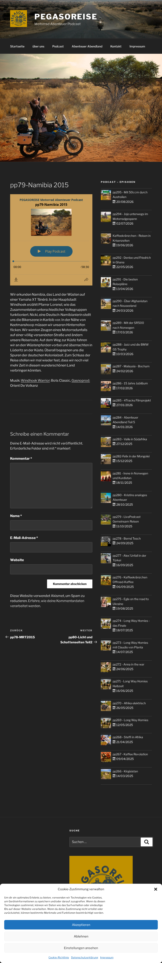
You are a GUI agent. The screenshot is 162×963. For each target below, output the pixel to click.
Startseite (17, 46)
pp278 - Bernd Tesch (127, 538)
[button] (156, 889)
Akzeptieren (81, 925)
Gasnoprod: (81, 380)
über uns (38, 46)
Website (17, 560)
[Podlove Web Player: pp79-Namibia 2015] (51, 240)
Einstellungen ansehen (81, 948)
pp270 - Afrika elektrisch (129, 703)
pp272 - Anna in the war (128, 664)
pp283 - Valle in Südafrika (130, 439)
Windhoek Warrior (35, 380)
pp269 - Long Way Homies (130, 720)
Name (16, 516)
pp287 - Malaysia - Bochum (131, 366)
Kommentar (21, 459)
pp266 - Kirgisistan (125, 771)
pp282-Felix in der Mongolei (131, 456)
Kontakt (116, 46)
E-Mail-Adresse (24, 538)
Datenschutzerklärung (84, 957)
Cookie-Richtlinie (59, 957)
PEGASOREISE (65, 16)
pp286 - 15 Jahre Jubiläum (130, 383)
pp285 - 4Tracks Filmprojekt (132, 400)
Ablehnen (81, 936)
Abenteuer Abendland (87, 46)
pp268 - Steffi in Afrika (128, 737)
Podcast (58, 46)
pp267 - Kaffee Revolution (130, 754)
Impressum (106, 957)
